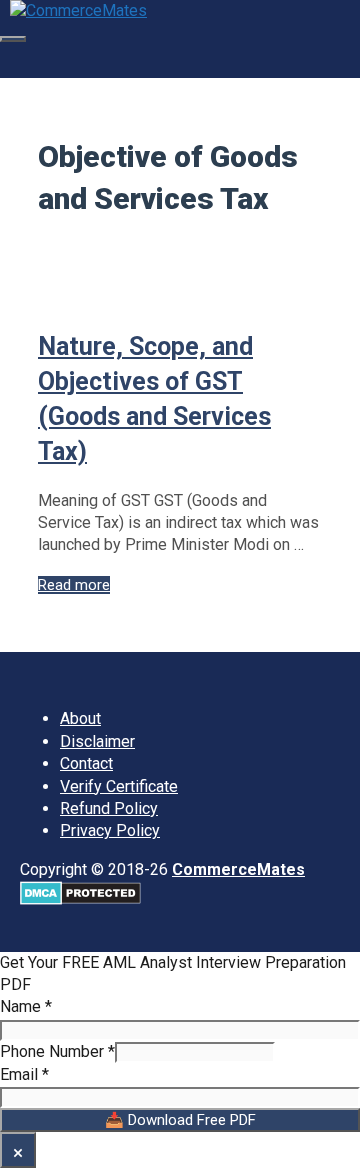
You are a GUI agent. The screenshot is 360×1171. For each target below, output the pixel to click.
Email (24, 1074)
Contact (86, 763)
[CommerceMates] (78, 10)
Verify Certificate (119, 786)
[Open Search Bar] (11, 59)
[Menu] (13, 39)
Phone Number (57, 1051)
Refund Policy (109, 808)
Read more (74, 585)
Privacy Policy (110, 830)
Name (26, 1006)
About (80, 718)
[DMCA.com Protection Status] (80, 899)
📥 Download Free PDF (180, 1120)
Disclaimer (97, 741)
